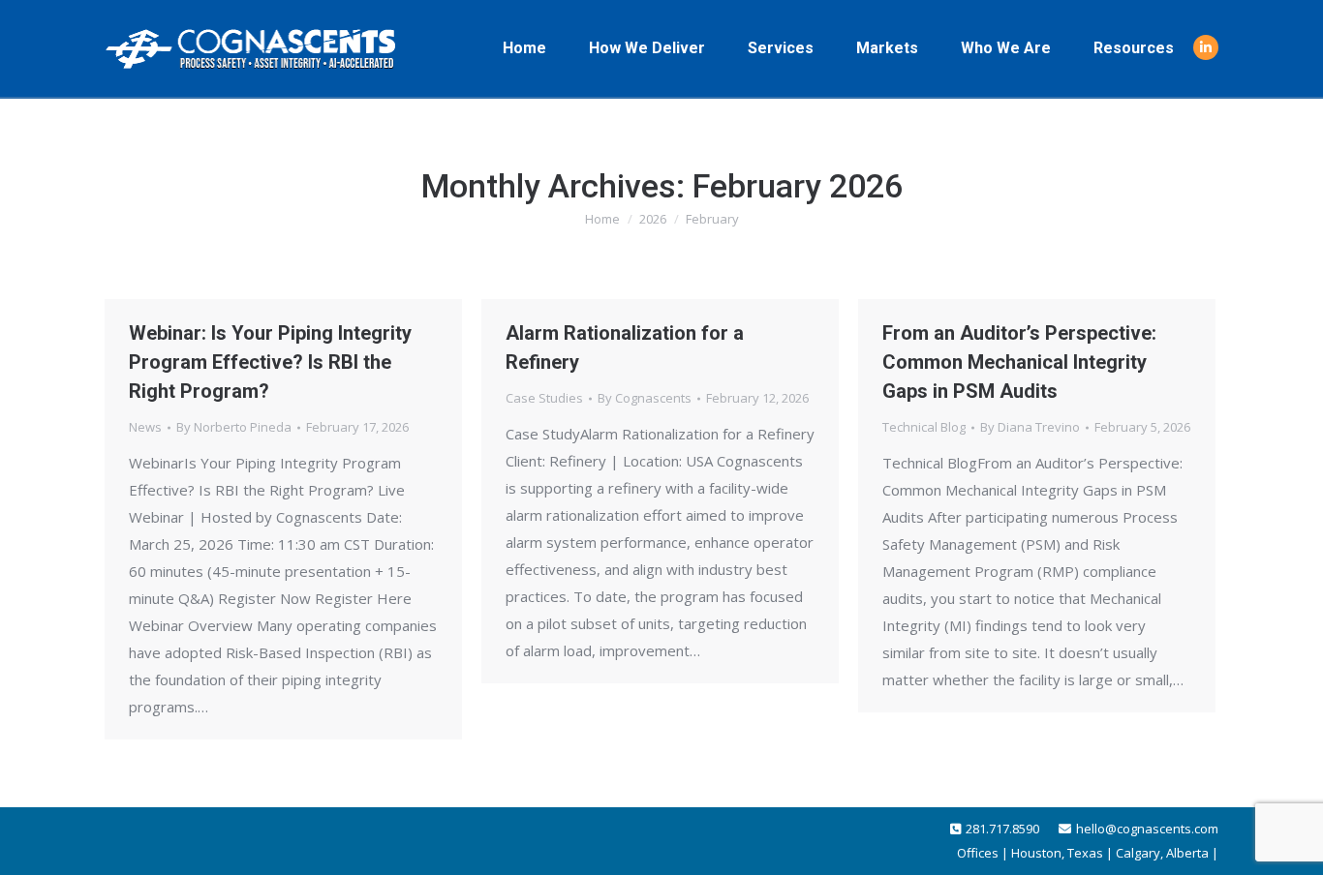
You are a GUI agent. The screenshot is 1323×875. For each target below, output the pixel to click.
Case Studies (544, 398)
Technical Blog (924, 427)
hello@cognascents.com (1147, 828)
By (234, 427)
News (145, 427)
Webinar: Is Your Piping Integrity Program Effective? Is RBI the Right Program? (270, 362)
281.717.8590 (1002, 828)
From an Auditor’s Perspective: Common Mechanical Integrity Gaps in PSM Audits (1019, 362)
